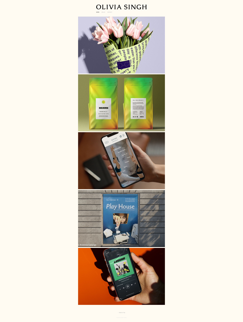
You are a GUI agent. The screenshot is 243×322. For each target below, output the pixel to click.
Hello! (103, 12)
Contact (109, 12)
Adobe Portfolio (124, 317)
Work (97, 12)
